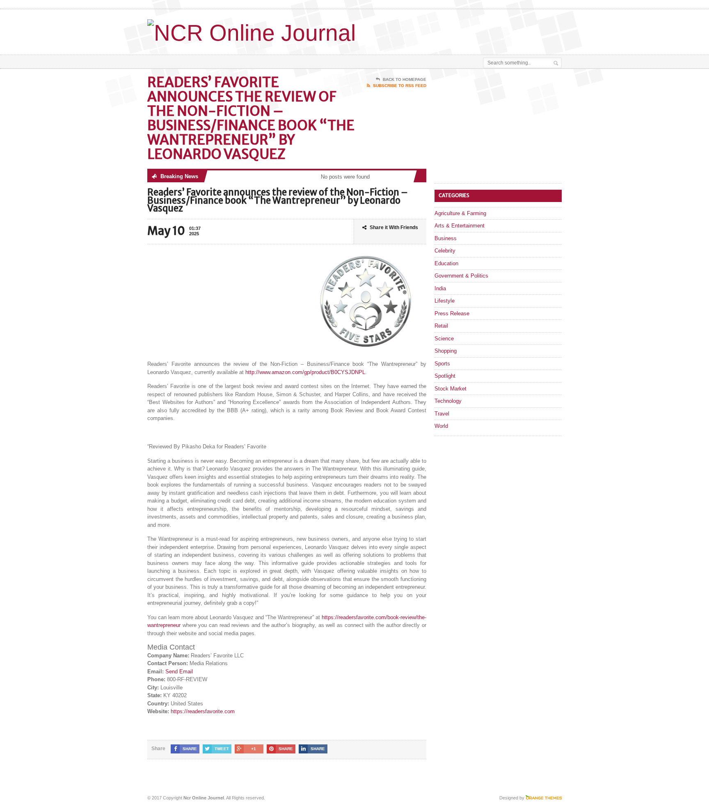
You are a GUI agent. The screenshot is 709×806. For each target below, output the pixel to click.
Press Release (452, 313)
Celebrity (445, 251)
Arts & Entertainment (460, 226)
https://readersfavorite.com (203, 711)
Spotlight (445, 376)
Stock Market (451, 389)
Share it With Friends (394, 227)
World (441, 426)
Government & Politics (461, 276)
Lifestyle (445, 301)
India (440, 288)
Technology (448, 401)
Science (444, 338)
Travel (442, 414)
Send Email (179, 671)
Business (446, 238)
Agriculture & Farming (460, 213)
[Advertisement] (466, 30)
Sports (442, 364)
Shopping (446, 351)
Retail (441, 326)
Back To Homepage (404, 79)
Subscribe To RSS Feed (399, 85)
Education (446, 263)
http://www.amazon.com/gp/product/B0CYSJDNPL (305, 372)
